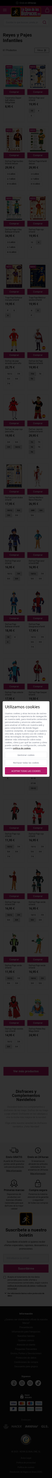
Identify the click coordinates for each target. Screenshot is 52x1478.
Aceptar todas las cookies (26, 770)
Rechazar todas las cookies (26, 762)
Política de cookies (22, 748)
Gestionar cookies (26, 755)
